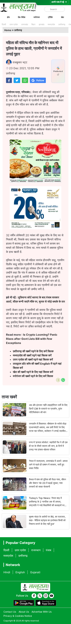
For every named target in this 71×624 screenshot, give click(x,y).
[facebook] (34, 595)
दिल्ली (4, 24)
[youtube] (51, 595)
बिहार (33, 24)
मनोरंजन (37, 17)
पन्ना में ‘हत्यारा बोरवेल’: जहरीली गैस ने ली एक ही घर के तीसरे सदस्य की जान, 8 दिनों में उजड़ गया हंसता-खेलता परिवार (48, 446)
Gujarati (35, 572)
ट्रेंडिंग (50, 17)
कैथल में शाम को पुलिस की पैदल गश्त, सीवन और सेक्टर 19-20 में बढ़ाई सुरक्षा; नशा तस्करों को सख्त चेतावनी (47, 483)
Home (7, 30)
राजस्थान (35, 550)
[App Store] (46, 603)
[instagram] (45, 595)
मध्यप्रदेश (51, 24)
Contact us (9, 611)
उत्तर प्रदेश (13, 24)
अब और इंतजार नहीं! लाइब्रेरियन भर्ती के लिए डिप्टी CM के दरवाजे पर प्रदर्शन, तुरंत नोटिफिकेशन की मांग (48, 408)
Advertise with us (42, 611)
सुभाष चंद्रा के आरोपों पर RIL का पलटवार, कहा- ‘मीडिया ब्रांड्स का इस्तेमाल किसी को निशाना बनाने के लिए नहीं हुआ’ (47, 520)
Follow (40, 80)
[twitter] (39, 595)
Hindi (6, 572)
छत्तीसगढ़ (61, 24)
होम (8, 17)
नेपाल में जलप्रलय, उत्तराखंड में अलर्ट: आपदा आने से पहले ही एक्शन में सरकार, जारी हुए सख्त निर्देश (48, 464)
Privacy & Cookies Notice (17, 615)
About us (24, 611)
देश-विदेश (21, 17)
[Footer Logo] (35, 587)
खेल (62, 17)
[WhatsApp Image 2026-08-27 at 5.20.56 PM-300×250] (35, 228)
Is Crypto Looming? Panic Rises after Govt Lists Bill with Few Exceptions (31, 339)
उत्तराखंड (24, 24)
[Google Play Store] (23, 603)
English (20, 572)
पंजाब (48, 550)
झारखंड (41, 24)
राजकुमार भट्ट (20, 62)
